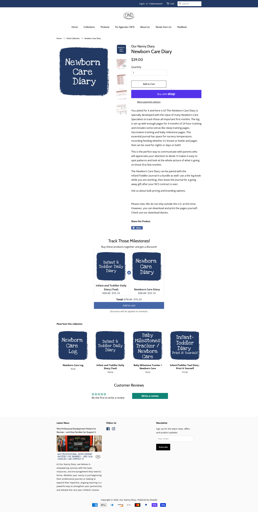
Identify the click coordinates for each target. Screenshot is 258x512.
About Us (145, 27)
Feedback (182, 27)
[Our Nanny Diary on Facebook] (108, 429)
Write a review (150, 396)
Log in (142, 3)
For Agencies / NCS (124, 27)
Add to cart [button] (129, 304)
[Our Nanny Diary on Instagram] (113, 429)
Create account (155, 3)
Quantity (136, 67)
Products (105, 27)
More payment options (149, 101)
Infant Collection (73, 38)
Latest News (63, 423)
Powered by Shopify (147, 499)
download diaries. (158, 212)
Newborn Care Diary (147, 289)
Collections (89, 27)
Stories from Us (163, 27)
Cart (172, 3)
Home (75, 27)
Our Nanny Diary (127, 499)
